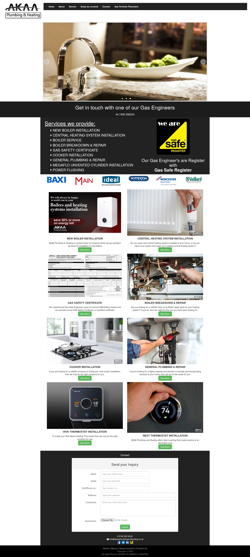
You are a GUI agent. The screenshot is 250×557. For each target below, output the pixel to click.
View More (85, 249)
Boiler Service (67, 139)
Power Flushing (68, 169)
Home (51, 6)
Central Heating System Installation (89, 135)
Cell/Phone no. (89, 488)
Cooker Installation (73, 154)
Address (92, 495)
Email (93, 481)
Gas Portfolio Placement (126, 6)
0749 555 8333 (126, 536)
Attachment (90, 520)
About (62, 6)
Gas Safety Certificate (75, 149)
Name (93, 473)
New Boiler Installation (76, 130)
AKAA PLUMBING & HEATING (134, 554)
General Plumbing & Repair (79, 159)
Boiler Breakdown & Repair (79, 145)
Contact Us (141, 548)
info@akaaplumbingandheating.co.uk (126, 539)
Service (72, 6)
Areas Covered (126, 548)
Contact (106, 6)
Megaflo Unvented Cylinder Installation (93, 164)
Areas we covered (89, 6)
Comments (91, 502)
